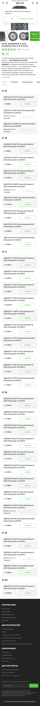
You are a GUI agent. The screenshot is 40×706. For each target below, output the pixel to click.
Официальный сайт (8, 658)
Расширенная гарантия (9, 641)
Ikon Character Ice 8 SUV (18, 60)
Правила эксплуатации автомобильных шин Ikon (17, 644)
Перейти (5, 64)
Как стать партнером (8, 672)
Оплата (4, 632)
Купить (4, 82)
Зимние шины (6, 611)
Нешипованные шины (8, 617)
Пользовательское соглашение (12, 638)
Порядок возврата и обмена (11, 635)
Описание (14, 82)
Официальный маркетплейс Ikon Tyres (20, 0)
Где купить (5, 661)
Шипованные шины (8, 614)
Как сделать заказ (7, 629)
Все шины (5, 620)
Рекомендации (27, 82)
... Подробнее (6, 77)
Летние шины (6, 608)
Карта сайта (5, 652)
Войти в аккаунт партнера (10, 669)
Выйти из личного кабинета (10, 675)
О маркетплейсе (7, 655)
